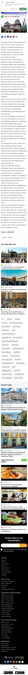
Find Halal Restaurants (7, 628)
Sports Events (17, 370)
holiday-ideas (5, 355)
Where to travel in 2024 (7, 600)
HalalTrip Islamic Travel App (8, 647)
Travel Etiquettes (5, 637)
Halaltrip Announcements (18, 348)
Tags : (3, 319)
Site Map (3, 575)
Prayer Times (4, 635)
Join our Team (5, 564)
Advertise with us (5, 568)
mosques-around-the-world (7, 363)
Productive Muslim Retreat (8, 649)
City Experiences (5, 330)
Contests (13, 330)
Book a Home (4, 585)
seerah (13, 366)
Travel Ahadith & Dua (19, 374)
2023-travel (17, 319)
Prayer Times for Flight (7, 624)
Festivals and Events (6, 337)
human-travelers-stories (7, 359)
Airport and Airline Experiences (16, 322)
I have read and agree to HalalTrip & (15, 550)
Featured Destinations (7, 604)
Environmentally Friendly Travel (8, 333)
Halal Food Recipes (6, 348)
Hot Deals (3, 587)
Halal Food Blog (14, 344)
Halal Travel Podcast (6, 632)
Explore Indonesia (6, 614)
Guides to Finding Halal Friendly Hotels (10, 341)
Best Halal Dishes (16, 326)
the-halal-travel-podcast (7, 374)
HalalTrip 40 (4, 651)
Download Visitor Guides (7, 608)
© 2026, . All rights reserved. (14, 669)
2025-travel (4, 322)
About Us (3, 560)
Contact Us (4, 562)
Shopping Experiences (6, 370)
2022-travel (9, 319)
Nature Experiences (20, 363)
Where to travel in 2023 (7, 599)
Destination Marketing (6, 606)
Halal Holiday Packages (7, 581)
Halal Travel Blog (5, 630)
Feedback (3, 573)
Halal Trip (8, 16)
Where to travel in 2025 (7, 602)
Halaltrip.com (11, 669)
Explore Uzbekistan (6, 610)
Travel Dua (4, 633)
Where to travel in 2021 (7, 595)
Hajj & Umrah (4, 643)
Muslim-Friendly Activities (8, 589)
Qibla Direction (5, 622)
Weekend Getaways (19, 377)
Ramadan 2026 (5, 645)
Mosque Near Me (5, 626)
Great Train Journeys (17, 337)
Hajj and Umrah (5, 344)
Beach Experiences (6, 326)
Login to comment (7, 237)
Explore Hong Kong (6, 616)
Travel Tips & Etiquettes (7, 377)
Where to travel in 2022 (7, 597)
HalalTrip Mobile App (6, 352)
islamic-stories (18, 359)
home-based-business (15, 355)
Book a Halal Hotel (6, 583)
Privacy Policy (23, 549)
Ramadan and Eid (5, 366)
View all (24, 460)
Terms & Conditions (9, 551)
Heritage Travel (17, 352)
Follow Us (3, 566)
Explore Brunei (5, 612)
